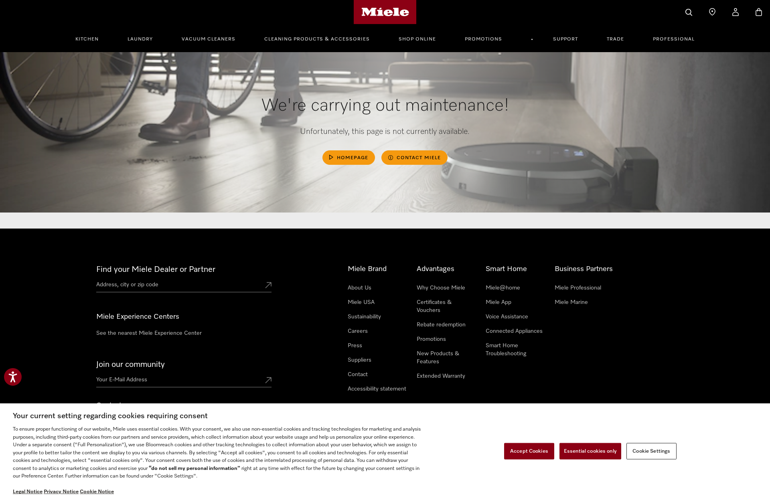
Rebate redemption (441, 325)
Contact (358, 374)
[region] (385, 451)
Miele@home (503, 288)
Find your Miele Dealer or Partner (155, 269)
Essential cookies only (590, 450)
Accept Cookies (529, 450)
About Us (359, 288)
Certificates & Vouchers (434, 306)
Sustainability (364, 317)
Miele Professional (578, 288)
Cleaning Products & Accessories (317, 39)
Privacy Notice (61, 491)
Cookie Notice (97, 491)
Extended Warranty (441, 376)
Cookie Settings (651, 450)
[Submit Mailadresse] (268, 381)
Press (355, 345)
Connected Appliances (514, 331)
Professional (674, 39)
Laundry (140, 39)
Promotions (483, 39)
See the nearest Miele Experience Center (149, 333)
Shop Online (417, 39)
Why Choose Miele (441, 288)
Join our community (130, 364)
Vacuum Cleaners (208, 39)
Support (565, 39)
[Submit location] (268, 286)
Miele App (498, 302)
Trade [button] (615, 39)
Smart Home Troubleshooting (506, 349)
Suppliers (359, 360)
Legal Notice (28, 491)
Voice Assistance (507, 317)
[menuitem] (91, 38)
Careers (358, 331)
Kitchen (87, 39)
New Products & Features (438, 357)
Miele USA (361, 302)
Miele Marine (571, 302)
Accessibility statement (377, 389)
